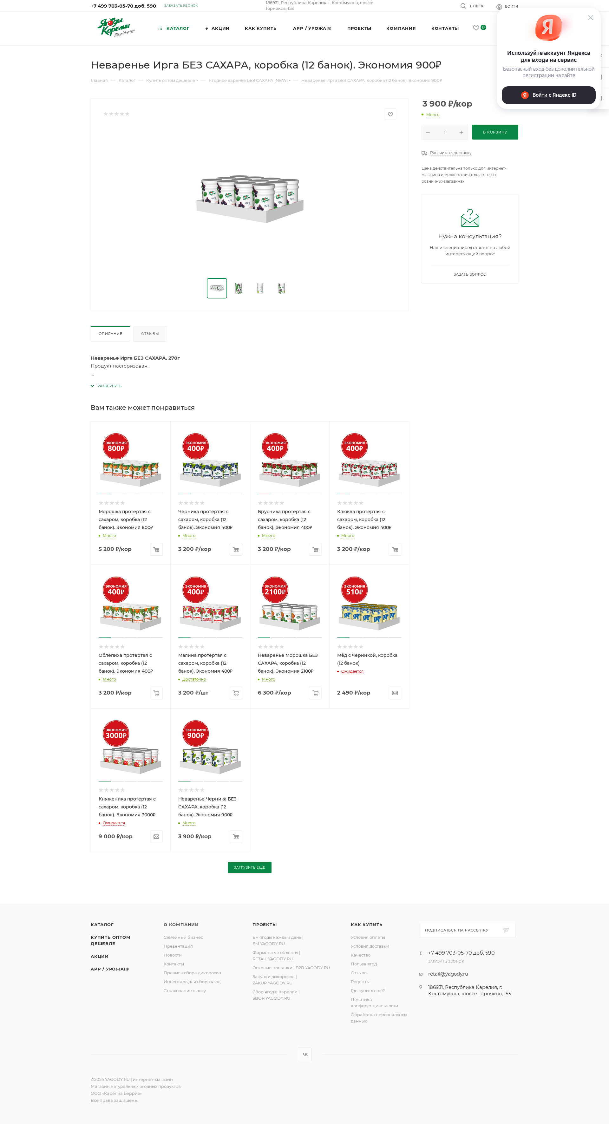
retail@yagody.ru (448, 974)
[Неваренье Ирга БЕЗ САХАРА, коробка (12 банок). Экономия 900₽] (250, 199)
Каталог (102, 924)
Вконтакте (304, 1054)
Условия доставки (370, 946)
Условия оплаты (368, 937)
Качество (360, 954)
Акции (100, 956)
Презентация (178, 946)
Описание (110, 333)
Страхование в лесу (185, 990)
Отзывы (150, 333)
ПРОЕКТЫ (264, 924)
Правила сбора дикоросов (192, 972)
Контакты (174, 963)
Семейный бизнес (183, 937)
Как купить (367, 924)
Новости (173, 954)
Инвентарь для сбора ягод (192, 981)
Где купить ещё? (368, 990)
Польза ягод (364, 963)
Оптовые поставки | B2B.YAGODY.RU (291, 967)
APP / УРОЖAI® (110, 968)
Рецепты (360, 981)
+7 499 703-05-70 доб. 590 (123, 6)
